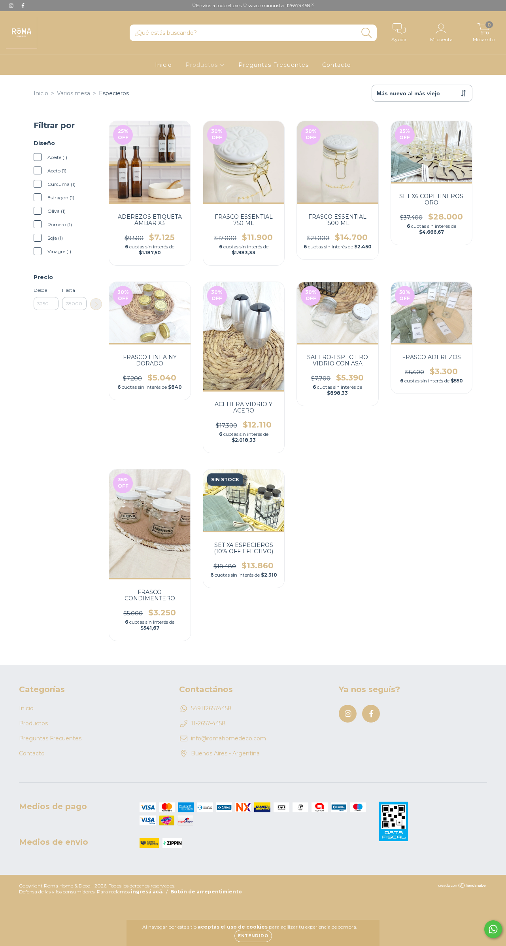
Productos (202, 64)
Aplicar (96, 304)
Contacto (336, 64)
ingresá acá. (147, 892)
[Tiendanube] (462, 886)
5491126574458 (211, 708)
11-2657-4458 (208, 723)
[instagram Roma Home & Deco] (12, 5)
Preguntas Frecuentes (273, 64)
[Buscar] (366, 33)
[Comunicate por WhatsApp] (493, 929)
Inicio (163, 64)
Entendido (253, 935)
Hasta (68, 290)
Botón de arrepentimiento (206, 892)
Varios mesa (73, 93)
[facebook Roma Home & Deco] (23, 5)
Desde (40, 290)
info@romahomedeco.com (228, 738)
